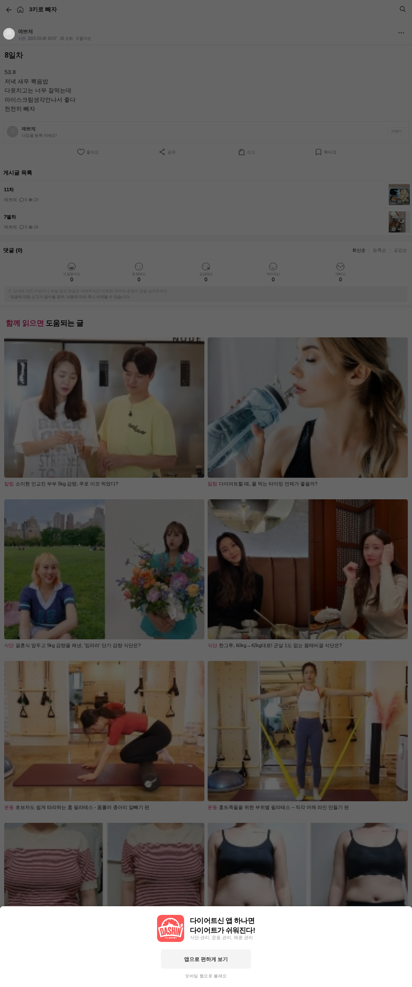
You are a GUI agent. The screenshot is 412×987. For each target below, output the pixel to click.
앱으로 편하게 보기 (206, 959)
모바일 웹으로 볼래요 (206, 976)
